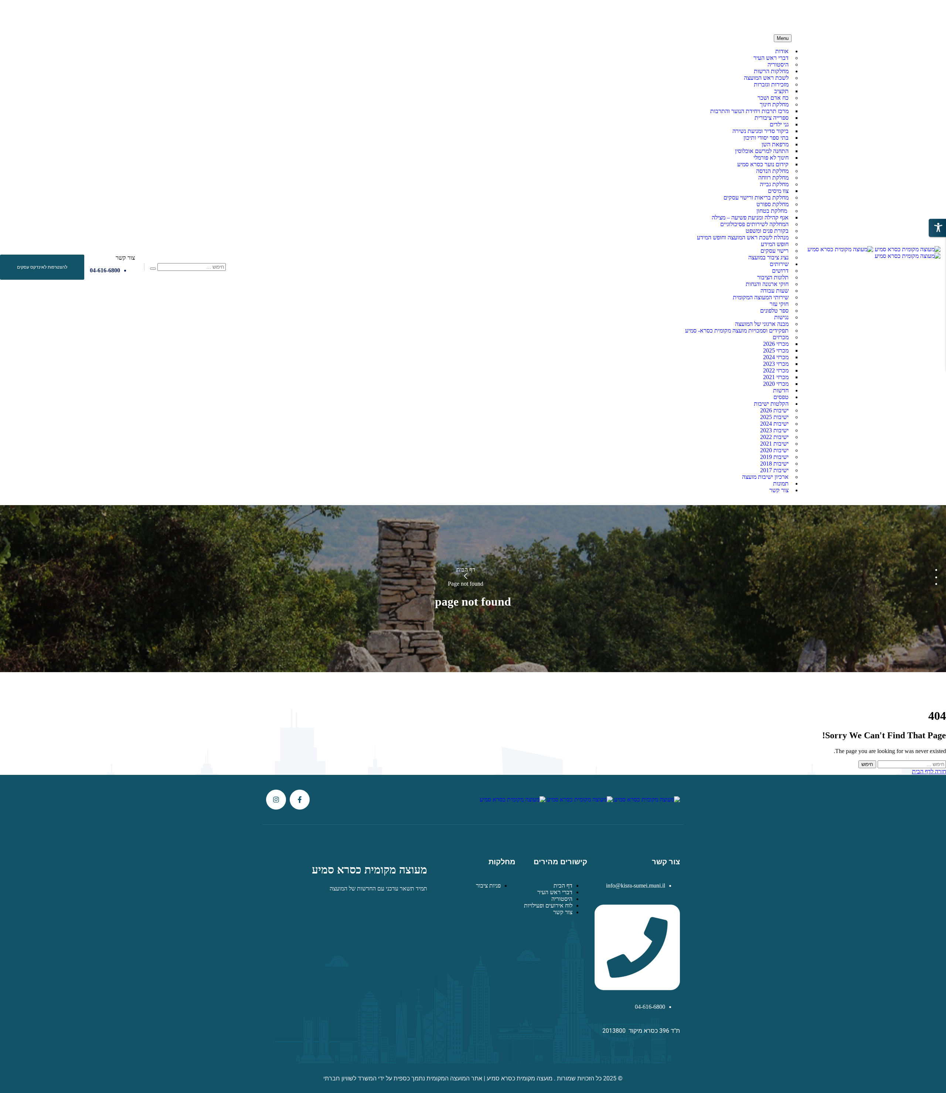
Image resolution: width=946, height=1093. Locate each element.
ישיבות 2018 (774, 463)
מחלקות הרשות (771, 71)
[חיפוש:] (911, 764)
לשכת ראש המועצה (766, 78)
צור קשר (779, 490)
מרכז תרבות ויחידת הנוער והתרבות (749, 111)
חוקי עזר (779, 304)
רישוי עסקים (774, 251)
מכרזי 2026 (776, 344)
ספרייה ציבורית (772, 118)
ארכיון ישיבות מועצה (765, 477)
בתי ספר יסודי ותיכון (766, 138)
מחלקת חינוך (774, 104)
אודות (782, 51)
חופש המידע (775, 244)
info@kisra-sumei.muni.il (742, 14)
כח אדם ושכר (773, 98)
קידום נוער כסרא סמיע (763, 164)
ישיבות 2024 (774, 423)
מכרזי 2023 (776, 364)
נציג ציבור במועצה (768, 257)
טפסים (781, 397)
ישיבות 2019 (774, 457)
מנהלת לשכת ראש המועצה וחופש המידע (743, 237)
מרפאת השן (775, 144)
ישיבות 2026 (774, 410)
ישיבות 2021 (774, 443)
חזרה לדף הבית (929, 771)
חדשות (781, 390)
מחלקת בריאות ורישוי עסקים (756, 197)
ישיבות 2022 (774, 437)
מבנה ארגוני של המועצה (762, 324)
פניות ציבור (488, 885)
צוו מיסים (778, 191)
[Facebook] (30, 14)
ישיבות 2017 (774, 470)
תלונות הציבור (773, 277)
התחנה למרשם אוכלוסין (762, 151)
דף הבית (465, 569)
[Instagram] (276, 800)
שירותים (779, 264)
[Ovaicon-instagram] (15, 14)
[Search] (153, 269)
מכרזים (781, 337)
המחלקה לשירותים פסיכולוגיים (754, 224)
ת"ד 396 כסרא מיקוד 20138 (664, 17)
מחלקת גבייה (774, 184)
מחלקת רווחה (773, 177)
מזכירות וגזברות (771, 84)
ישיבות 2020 (774, 450)
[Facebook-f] (300, 800)
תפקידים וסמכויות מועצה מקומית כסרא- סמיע (737, 330)
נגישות (781, 317)
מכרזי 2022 (776, 370)
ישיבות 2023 (774, 430)
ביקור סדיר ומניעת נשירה (760, 131)
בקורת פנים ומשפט (767, 231)
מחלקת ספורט (772, 204)
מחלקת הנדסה (772, 171)
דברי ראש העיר (771, 58)
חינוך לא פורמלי (771, 157)
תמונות (781, 483)
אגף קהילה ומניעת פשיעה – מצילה (750, 217)
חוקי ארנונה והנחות (767, 284)
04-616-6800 (105, 270)
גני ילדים (779, 124)
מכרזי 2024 (776, 357)
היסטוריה (778, 64)
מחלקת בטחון (772, 211)
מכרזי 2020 (776, 384)
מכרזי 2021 (776, 377)
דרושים (780, 271)
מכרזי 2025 (776, 350)
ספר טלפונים (774, 310)
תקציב (781, 91)
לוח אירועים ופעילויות (548, 905)
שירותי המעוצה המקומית (761, 297)
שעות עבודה (774, 290)
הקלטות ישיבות (771, 404)
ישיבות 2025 (774, 417)
